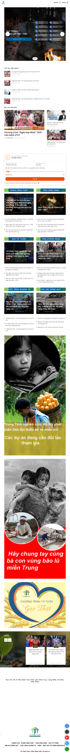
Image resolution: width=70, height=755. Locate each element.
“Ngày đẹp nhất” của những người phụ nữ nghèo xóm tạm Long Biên (31, 99)
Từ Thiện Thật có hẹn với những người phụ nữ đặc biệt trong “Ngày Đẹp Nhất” (19, 324)
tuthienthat (9, 138)
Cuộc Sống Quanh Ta (28, 745)
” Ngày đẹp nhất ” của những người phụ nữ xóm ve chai (20, 319)
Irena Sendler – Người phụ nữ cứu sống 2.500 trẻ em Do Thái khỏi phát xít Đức (51, 281)
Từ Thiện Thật (15, 157)
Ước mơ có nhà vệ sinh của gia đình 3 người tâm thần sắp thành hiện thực (19, 230)
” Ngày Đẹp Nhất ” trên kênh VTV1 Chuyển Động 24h (35, 652)
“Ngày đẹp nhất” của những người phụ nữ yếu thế (25, 81)
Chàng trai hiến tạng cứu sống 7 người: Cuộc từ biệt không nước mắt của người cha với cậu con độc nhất (51, 274)
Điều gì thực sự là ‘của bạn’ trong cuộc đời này (50, 327)
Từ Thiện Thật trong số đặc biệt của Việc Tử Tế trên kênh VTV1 (56, 652)
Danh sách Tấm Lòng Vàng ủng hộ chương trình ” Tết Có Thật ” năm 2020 (51, 220)
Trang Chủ (16, 743)
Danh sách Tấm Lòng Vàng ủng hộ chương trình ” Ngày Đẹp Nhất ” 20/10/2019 (51, 230)
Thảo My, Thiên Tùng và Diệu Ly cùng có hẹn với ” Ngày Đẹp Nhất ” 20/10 (19, 279)
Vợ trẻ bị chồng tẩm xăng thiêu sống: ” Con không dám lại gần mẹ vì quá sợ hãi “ (19, 220)
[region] (35, 34)
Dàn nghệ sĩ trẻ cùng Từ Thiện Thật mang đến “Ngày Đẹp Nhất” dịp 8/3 (18, 274)
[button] (8, 34)
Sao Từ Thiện (53, 743)
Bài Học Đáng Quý (11, 745)
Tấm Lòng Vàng (41, 743)
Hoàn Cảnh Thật (27, 743)
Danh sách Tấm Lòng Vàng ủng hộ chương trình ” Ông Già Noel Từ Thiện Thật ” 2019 (51, 225)
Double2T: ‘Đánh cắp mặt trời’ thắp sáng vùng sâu (25, 90)
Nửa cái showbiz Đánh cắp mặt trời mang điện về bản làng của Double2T (19, 268)
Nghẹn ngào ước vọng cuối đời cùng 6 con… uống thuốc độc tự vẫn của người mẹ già (19, 225)
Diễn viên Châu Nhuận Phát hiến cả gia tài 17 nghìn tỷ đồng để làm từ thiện (52, 268)
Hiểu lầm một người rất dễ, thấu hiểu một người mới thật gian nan (51, 322)
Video (35, 647)
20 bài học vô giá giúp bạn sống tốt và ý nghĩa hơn (51, 318)
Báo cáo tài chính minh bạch (54, 745)
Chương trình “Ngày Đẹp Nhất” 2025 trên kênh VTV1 (26, 72)
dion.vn (47, 751)
